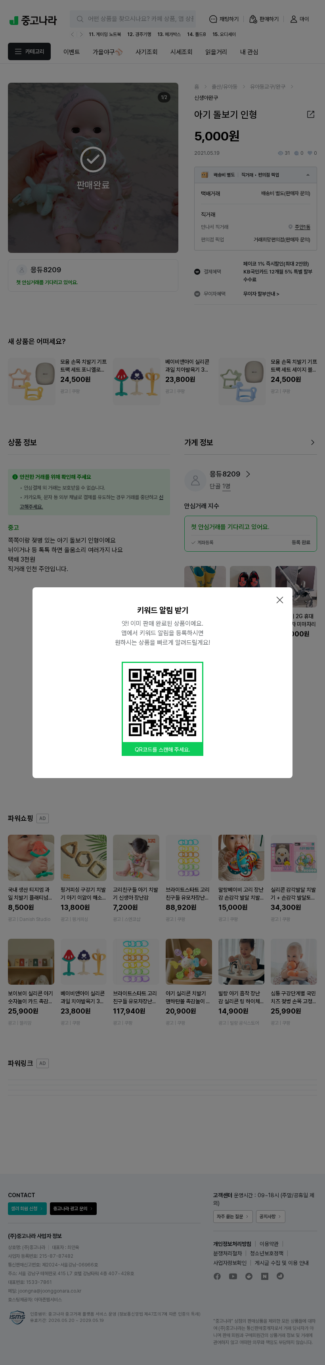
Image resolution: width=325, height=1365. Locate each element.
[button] (280, 600)
